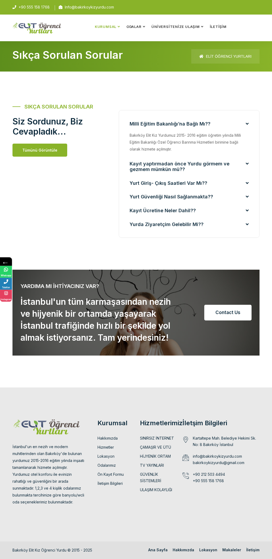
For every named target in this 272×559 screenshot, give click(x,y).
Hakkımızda (107, 438)
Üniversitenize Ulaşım (175, 26)
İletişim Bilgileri (110, 483)
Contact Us (227, 312)
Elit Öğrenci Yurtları (228, 56)
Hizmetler (105, 447)
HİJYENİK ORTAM (155, 456)
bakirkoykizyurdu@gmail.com (218, 462)
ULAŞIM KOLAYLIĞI (156, 489)
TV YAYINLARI (152, 465)
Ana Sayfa (158, 550)
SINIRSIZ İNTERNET (157, 438)
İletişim (218, 26)
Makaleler (231, 550)
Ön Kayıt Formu (110, 474)
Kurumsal (105, 26)
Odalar (134, 26)
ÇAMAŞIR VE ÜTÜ (155, 447)
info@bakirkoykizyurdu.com (217, 456)
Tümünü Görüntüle (39, 150)
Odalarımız (106, 465)
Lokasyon (105, 456)
